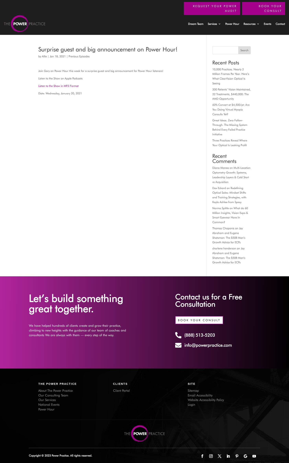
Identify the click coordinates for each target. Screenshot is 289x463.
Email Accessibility (200, 395)
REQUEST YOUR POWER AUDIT (215, 8)
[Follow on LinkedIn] (228, 456)
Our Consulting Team (53, 395)
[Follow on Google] (245, 456)
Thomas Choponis (223, 228)
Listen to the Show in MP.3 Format (58, 85)
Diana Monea (220, 167)
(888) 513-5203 (199, 335)
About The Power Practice (55, 390)
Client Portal (121, 390)
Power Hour (232, 23)
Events (267, 23)
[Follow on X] (219, 456)
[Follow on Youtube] (254, 456)
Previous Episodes (79, 56)
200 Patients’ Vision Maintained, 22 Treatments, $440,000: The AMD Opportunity (231, 94)
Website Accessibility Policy (206, 400)
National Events (49, 404)
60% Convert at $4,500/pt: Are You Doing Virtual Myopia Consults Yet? (230, 109)
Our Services (47, 400)
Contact (280, 23)
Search (244, 50)
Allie (44, 56)
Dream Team (195, 23)
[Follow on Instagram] (210, 456)
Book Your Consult (270, 8)
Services (212, 23)
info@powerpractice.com (208, 345)
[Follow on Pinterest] (236, 456)
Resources (250, 23)
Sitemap (193, 390)
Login (191, 404)
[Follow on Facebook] (202, 456)
